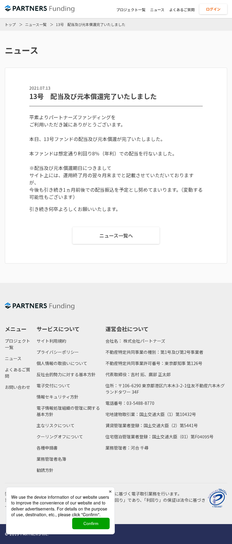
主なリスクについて (56, 425)
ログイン (213, 8)
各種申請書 (47, 448)
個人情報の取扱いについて (62, 363)
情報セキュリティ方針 (58, 397)
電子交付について (53, 385)
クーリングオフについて (60, 437)
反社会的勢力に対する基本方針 (66, 374)
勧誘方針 (45, 470)
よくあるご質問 (182, 9)
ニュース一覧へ (116, 235)
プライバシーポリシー (58, 352)
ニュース (157, 9)
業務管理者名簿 (51, 459)
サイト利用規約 (51, 341)
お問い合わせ (17, 387)
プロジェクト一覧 (130, 9)
